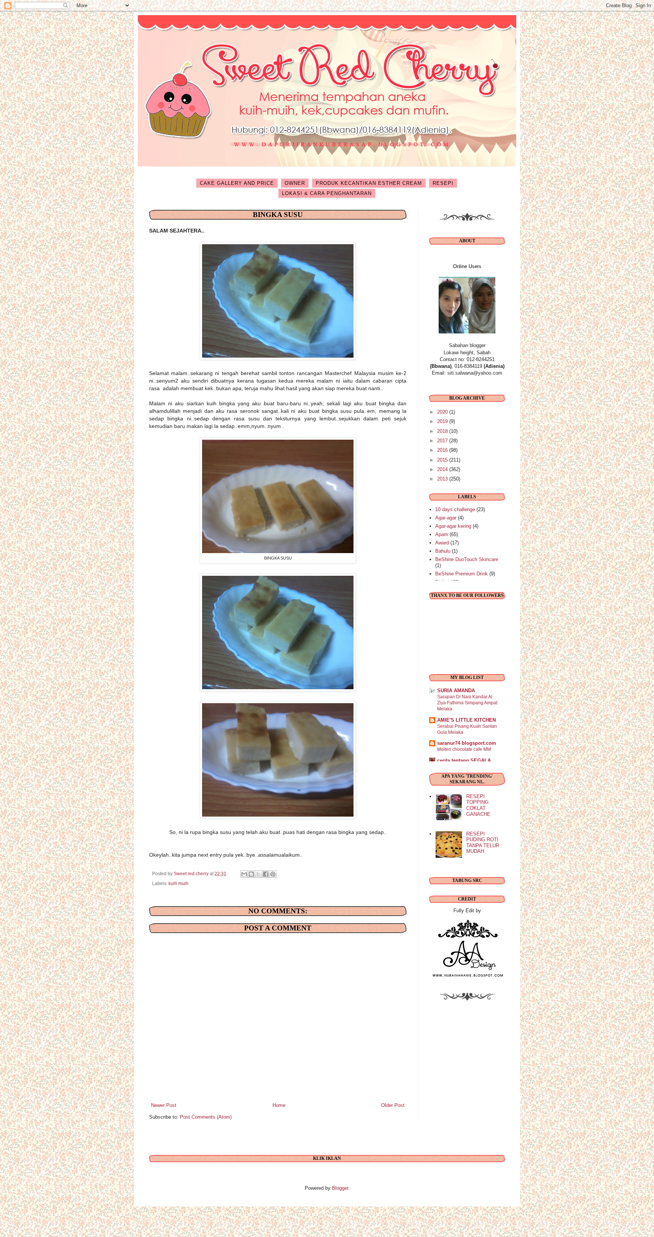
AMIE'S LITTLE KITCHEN (466, 720)
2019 (443, 421)
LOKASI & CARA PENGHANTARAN (327, 193)
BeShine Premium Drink (461, 574)
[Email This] (244, 874)
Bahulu (442, 551)
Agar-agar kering (453, 526)
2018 (443, 431)
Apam (441, 534)
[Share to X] (258, 874)
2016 (443, 450)
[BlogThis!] (251, 874)
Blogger (340, 1188)
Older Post (393, 1105)
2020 (443, 412)
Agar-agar (445, 518)
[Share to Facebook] (265, 874)
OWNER (295, 183)
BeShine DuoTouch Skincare (466, 559)
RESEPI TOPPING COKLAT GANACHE (478, 805)
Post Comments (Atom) (206, 1117)
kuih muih (178, 883)
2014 (443, 469)
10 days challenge (455, 509)
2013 (443, 479)
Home (278, 1105)
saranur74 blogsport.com (466, 743)
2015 (443, 460)
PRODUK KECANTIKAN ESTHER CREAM (369, 183)
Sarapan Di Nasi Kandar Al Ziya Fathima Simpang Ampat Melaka (467, 703)
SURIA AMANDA (456, 690)
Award (442, 543)
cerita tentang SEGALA (464, 760)
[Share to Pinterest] (273, 874)
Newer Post (163, 1105)
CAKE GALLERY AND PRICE (237, 183)
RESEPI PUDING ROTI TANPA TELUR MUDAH (482, 842)
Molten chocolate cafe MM (464, 749)
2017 (443, 440)
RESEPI (443, 183)
